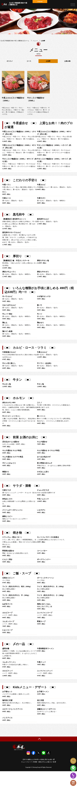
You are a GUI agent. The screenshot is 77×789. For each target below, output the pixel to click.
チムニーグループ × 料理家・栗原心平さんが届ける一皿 (37, 762)
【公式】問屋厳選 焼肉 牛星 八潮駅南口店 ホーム (14, 40)
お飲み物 (67, 61)
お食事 (48, 61)
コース (29, 61)
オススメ (10, 61)
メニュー (35, 40)
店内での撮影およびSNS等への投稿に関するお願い (38, 759)
